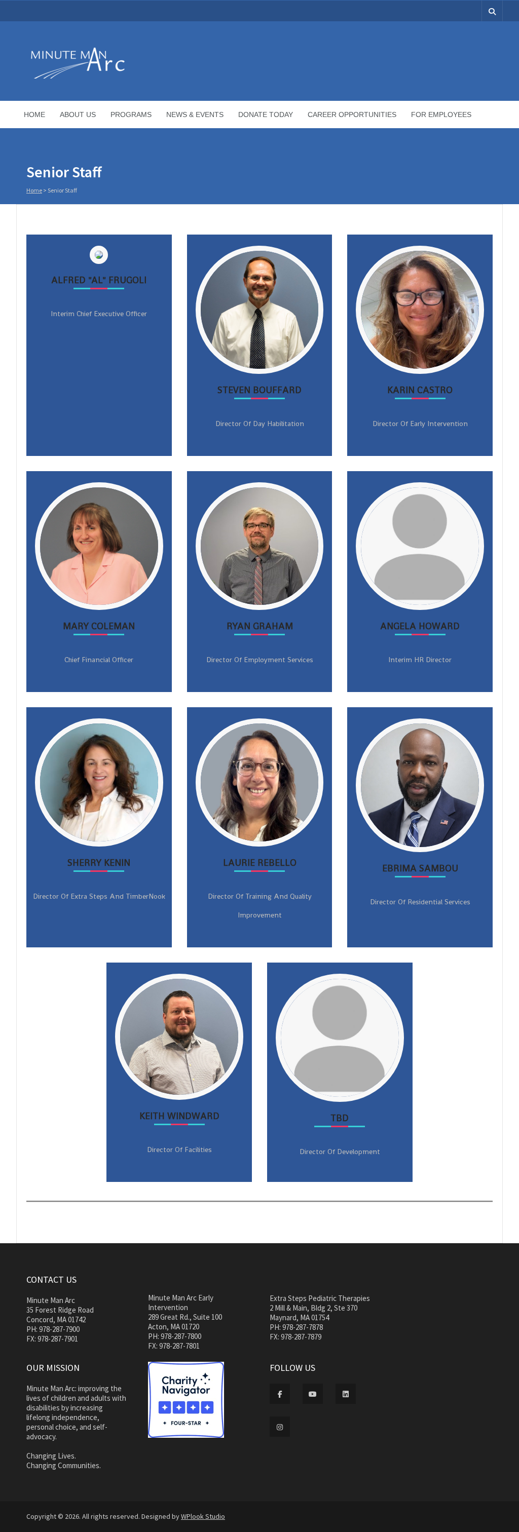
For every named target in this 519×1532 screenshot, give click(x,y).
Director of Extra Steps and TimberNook (99, 896)
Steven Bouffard (259, 390)
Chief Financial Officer (98, 659)
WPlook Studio (203, 1516)
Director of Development (340, 1151)
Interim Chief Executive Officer (99, 313)
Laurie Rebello (259, 862)
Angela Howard (420, 626)
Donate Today (265, 114)
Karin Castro (420, 390)
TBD (339, 1118)
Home (34, 114)
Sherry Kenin (98, 862)
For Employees (441, 114)
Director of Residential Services (420, 901)
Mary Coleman (99, 626)
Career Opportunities (352, 114)
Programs (131, 114)
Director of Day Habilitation (259, 423)
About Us (78, 114)
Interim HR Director (420, 659)
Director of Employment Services (259, 659)
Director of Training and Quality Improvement (260, 906)
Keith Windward (179, 1116)
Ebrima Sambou (420, 868)
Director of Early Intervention (420, 423)
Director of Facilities (179, 1149)
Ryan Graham (260, 626)
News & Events (195, 114)
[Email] (88, 383)
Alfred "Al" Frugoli (98, 280)
